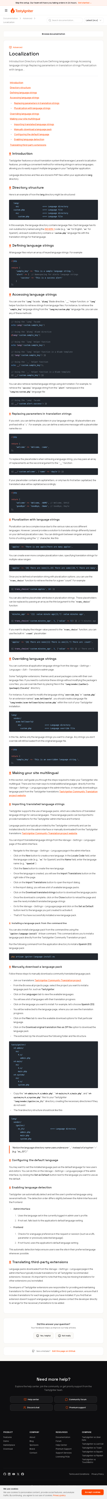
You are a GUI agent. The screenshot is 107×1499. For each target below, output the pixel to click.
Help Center (61, 1445)
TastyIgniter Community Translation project (58, 980)
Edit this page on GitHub (63, 1351)
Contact (33, 1452)
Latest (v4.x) (92, 20)
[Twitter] (18, 1474)
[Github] (4, 1474)
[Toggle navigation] (6, 10)
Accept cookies (92, 1492)
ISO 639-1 (50, 229)
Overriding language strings (24, 113)
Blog (32, 1441)
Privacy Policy (98, 1474)
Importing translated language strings (34, 124)
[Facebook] (22, 1474)
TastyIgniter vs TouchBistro (89, 1460)
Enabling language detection (29, 139)
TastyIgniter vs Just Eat (93, 1443)
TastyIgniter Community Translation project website (49, 833)
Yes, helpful (45, 1335)
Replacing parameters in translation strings (36, 103)
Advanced (27, 18)
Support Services (64, 1452)
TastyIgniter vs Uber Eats (91, 1438)
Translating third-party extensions (28, 144)
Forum (58, 1441)
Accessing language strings (24, 97)
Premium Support (64, 1448)
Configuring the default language (31, 134)
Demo (6, 1441)
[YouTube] (13, 1474)
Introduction (16, 82)
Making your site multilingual (25, 118)
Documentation (10, 18)
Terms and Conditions (79, 1474)
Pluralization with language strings (32, 108)
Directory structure (20, 87)
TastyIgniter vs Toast (92, 1447)
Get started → (85, 2)
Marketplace (9, 1445)
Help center (33, 1399)
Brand (32, 1448)
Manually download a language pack (33, 129)
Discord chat (33, 1407)
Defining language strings (23, 92)
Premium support (77, 1407)
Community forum (77, 1399)
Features (7, 1437)
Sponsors (34, 1445)
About (32, 1437)
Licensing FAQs (63, 1456)
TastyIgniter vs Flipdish (92, 1455)
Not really (66, 1335)
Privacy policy (59, 1495)
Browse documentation (53, 34)
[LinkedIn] (9, 1474)
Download (8, 1448)
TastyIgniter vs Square (92, 1451)
